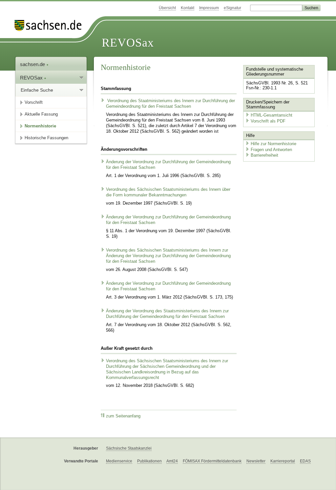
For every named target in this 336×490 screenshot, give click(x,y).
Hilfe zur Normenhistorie (273, 143)
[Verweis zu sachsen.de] (50, 25)
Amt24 (172, 461)
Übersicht (167, 8)
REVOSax (128, 42)
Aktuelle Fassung (41, 114)
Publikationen (149, 461)
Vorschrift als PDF (268, 121)
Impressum (209, 8)
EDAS (305, 461)
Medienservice (119, 461)
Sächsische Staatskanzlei (129, 448)
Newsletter (255, 461)
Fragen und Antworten (271, 149)
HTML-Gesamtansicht (271, 115)
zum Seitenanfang (123, 416)
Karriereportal (282, 461)
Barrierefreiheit (264, 155)
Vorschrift (34, 102)
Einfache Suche (37, 90)
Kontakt (187, 8)
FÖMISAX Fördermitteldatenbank (212, 461)
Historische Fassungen (46, 137)
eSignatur (232, 8)
